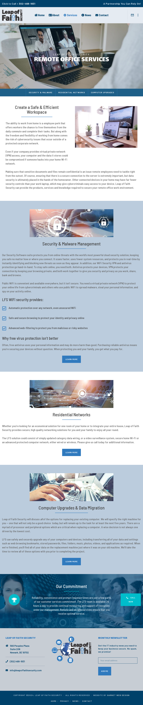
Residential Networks (71, 92)
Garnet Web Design (118, 695)
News (75, 701)
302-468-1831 (27, 3)
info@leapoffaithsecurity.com (26, 670)
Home (54, 701)
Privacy (64, 701)
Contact (87, 701)
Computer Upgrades (102, 92)
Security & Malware (41, 92)
